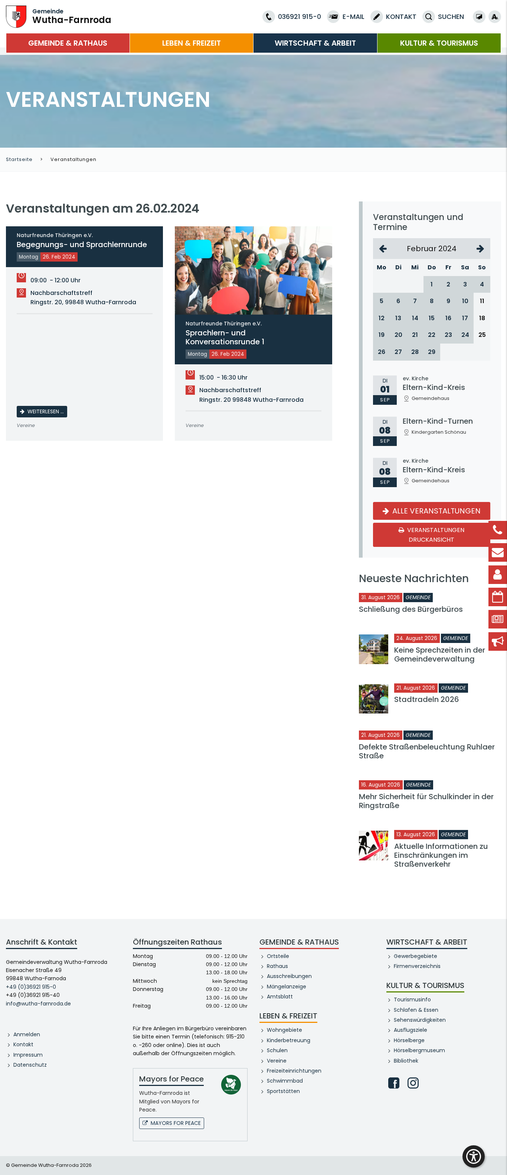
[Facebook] (393, 1083)
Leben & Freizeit (191, 43)
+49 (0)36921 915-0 (31, 987)
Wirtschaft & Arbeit (315, 43)
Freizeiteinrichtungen (294, 1070)
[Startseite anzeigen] (16, 16)
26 (381, 352)
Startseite (19, 159)
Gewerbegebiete (415, 956)
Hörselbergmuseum (419, 1050)
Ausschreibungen (289, 976)
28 (415, 352)
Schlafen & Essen (416, 1010)
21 (415, 335)
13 (398, 318)
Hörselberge (409, 1040)
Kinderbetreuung (288, 1040)
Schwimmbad (285, 1080)
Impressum (28, 1055)
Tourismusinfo (412, 999)
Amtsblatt (280, 996)
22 (431, 335)
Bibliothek (406, 1060)
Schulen (277, 1050)
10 (465, 301)
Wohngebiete (284, 1030)
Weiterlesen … (47, 411)
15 (432, 318)
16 (448, 318)
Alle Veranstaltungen (435, 511)
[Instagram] (413, 1083)
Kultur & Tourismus (439, 43)
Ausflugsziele (410, 1030)
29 (431, 352)
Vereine (277, 1060)
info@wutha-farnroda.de (38, 1003)
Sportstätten (283, 1091)
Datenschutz (30, 1065)
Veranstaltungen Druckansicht (435, 535)
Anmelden (26, 1034)
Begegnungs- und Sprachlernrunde (82, 241)
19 (382, 335)
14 (415, 318)
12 (382, 318)
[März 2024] (480, 248)
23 (448, 335)
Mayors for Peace (176, 1123)
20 (398, 335)
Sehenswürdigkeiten (420, 1020)
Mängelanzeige (286, 986)
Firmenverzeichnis (417, 966)
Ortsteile (278, 956)
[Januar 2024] (382, 248)
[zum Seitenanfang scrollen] (497, 1158)
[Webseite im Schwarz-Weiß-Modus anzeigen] (479, 16)
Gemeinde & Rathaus (67, 43)
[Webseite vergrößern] (494, 16)
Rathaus (277, 966)
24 (465, 335)
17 (465, 318)
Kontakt (23, 1044)
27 (398, 352)
